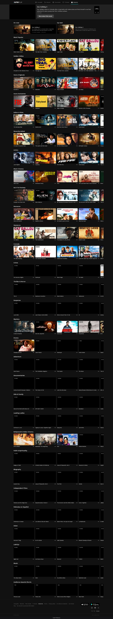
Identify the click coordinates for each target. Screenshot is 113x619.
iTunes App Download (85, 605)
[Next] (99, 44)
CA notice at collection (62, 603)
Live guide (39, 2)
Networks (75, 2)
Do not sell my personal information (25, 605)
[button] (45, 16)
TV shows (67, 2)
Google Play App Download (94, 605)
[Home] (18, 2)
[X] (98, 608)
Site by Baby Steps (95, 615)
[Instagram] (92, 608)
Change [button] (97, 610)
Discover (48, 2)
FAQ (15, 605)
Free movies (57, 2)
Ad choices (71, 603)
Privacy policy (52, 603)
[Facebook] (95, 608)
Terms (45, 603)
